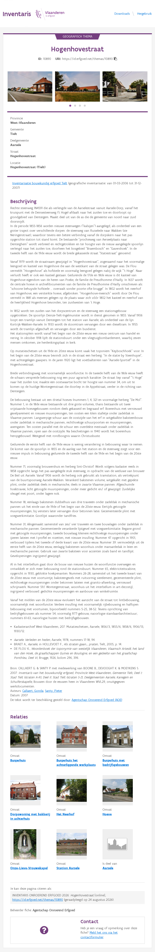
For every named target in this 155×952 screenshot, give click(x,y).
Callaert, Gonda (32, 691)
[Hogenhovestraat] (30, 86)
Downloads (122, 13)
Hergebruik (144, 13)
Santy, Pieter (53, 691)
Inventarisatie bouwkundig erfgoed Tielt (39, 183)
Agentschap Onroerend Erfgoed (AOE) (97, 700)
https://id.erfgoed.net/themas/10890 (37, 900)
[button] (70, 106)
